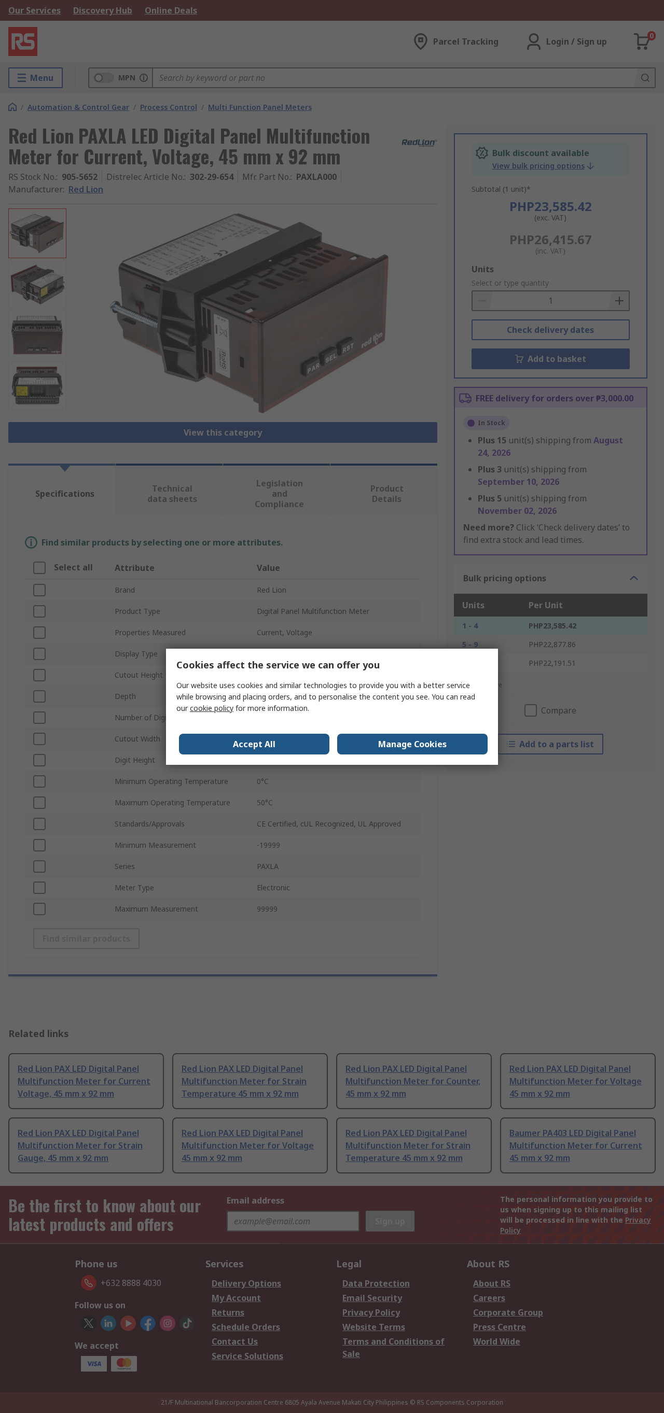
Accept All (254, 744)
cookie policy (211, 708)
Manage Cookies (412, 744)
